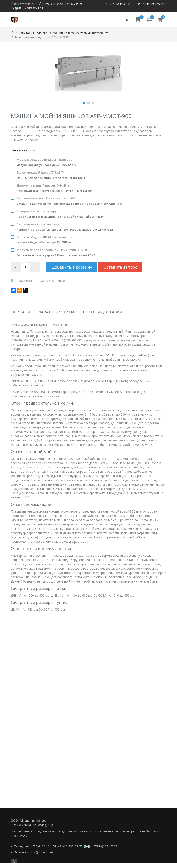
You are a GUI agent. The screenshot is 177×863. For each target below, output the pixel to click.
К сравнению (55, 281)
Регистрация (156, 4)
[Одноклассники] (19, 290)
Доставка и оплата (119, 4)
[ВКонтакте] (13, 290)
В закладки (24, 281)
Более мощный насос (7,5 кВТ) (51, 175)
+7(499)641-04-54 (52, 4)
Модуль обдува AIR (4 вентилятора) (47, 239)
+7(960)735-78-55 (70, 846)
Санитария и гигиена (33, 33)
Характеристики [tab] (56, 312)
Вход (140, 4)
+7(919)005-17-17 (34, 8)
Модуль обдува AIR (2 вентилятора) (47, 162)
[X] (25, 290)
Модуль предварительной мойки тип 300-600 (57, 252)
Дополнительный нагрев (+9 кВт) (54, 188)
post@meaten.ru (24, 4)
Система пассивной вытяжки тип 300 (69, 201)
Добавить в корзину (72, 267)
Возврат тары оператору (60, 213)
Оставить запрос (120, 267)
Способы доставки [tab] (101, 312)
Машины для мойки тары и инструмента (81, 33)
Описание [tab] (21, 312)
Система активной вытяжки (66, 226)
